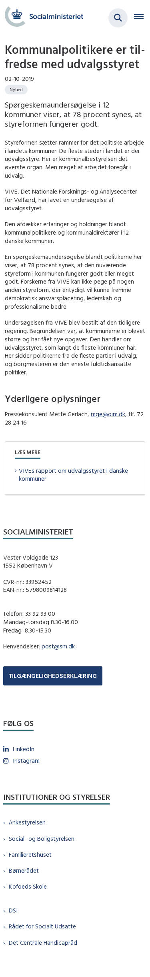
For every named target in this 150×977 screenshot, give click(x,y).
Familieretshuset (30, 854)
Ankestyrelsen (27, 822)
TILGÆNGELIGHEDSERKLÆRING (53, 675)
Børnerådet (24, 870)
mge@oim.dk (108, 414)
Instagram (26, 760)
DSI (13, 910)
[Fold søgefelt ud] (118, 17)
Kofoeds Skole (28, 886)
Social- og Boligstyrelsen (41, 838)
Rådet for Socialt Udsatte (42, 926)
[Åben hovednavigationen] (142, 18)
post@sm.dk (58, 646)
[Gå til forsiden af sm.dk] (41, 17)
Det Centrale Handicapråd (43, 942)
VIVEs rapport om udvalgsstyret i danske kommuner (73, 475)
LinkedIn (23, 749)
